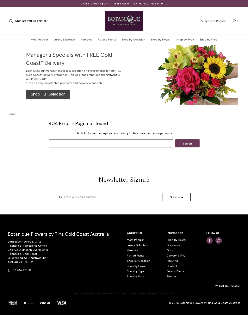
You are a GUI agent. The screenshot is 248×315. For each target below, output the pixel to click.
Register (221, 21)
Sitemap (172, 276)
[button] (48, 94)
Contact (172, 266)
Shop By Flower (160, 39)
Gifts (170, 250)
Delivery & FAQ (176, 255)
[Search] (12, 21)
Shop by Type (185, 39)
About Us (172, 260)
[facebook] (209, 240)
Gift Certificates (229, 286)
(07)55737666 (21, 270)
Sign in (208, 21)
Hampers (86, 39)
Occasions (173, 245)
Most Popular (39, 39)
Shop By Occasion (133, 39)
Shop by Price (208, 39)
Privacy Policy (175, 271)
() (238, 21)
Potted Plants (107, 39)
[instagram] (218, 240)
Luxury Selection (64, 39)
